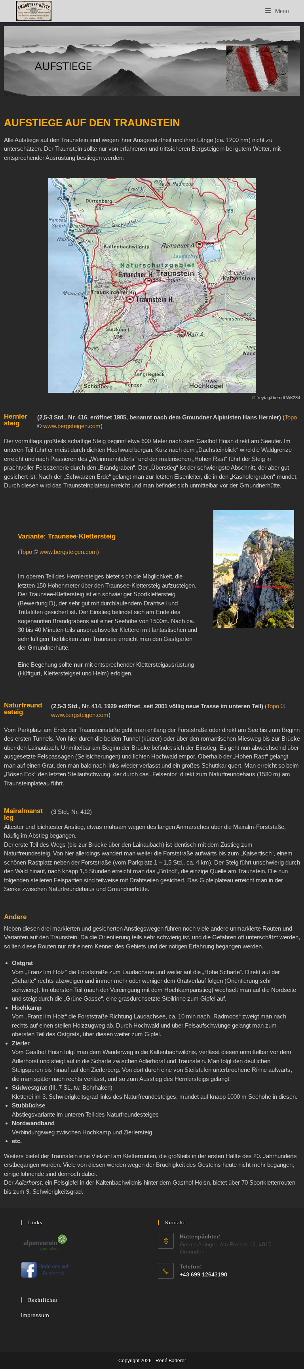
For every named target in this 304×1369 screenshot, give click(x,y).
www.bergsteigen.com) (69, 551)
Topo (291, 417)
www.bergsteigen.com (72, 426)
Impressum (35, 1315)
